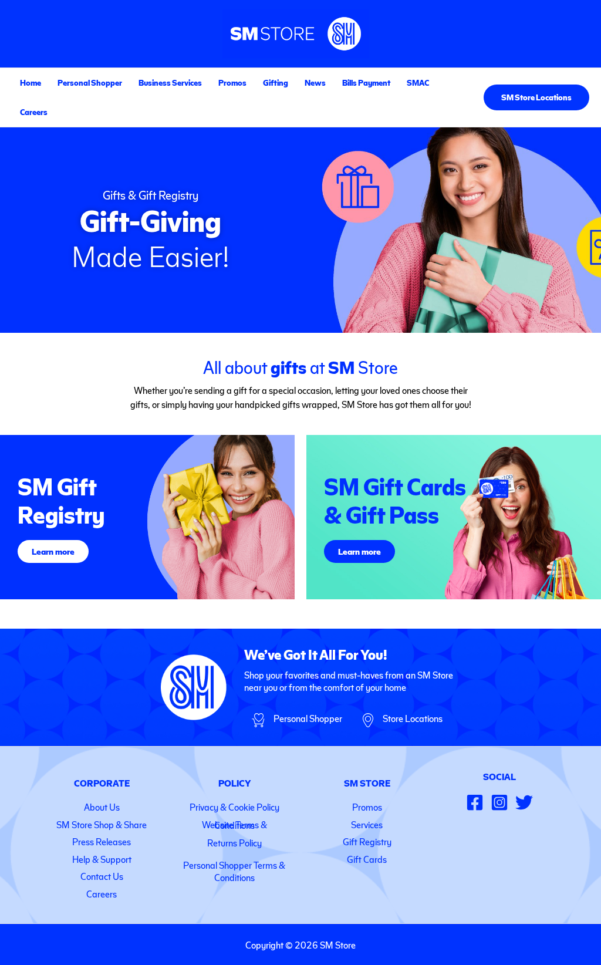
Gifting (275, 82)
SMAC (418, 82)
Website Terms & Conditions (234, 825)
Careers (34, 112)
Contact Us (101, 876)
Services (367, 824)
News (315, 82)
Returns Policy (234, 842)
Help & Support (101, 859)
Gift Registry (367, 841)
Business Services (170, 82)
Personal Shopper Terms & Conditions (234, 871)
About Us (102, 806)
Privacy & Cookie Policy (234, 806)
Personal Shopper (90, 82)
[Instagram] (499, 802)
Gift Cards (367, 859)
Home (30, 82)
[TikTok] (524, 802)
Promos (232, 82)
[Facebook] (475, 802)
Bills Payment (366, 82)
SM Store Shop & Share (101, 824)
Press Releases (101, 841)
